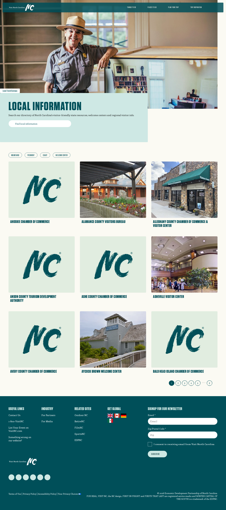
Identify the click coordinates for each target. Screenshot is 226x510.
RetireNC (79, 421)
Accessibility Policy (47, 493)
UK (110, 416)
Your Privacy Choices (68, 494)
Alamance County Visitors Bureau (103, 221)
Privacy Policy (29, 493)
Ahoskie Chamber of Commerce (30, 221)
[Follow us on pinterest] (33, 477)
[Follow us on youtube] (40, 477)
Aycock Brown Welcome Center (102, 371)
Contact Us (14, 415)
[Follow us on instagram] (26, 477)
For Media (47, 421)
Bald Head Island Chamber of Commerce (178, 371)
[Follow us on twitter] (11, 477)
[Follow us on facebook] (19, 477)
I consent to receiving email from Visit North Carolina (184, 444)
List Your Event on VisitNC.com (19, 429)
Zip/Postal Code (156, 428)
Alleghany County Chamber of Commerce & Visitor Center (180, 223)
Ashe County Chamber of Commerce (104, 296)
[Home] (22, 7)
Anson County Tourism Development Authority (33, 298)
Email (151, 415)
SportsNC (80, 433)
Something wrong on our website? (20, 439)
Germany (124, 416)
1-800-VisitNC (16, 421)
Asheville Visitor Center (168, 296)
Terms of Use (15, 493)
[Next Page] (215, 382)
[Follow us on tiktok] (47, 477)
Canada (117, 416)
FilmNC (79, 427)
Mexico (110, 421)
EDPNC (78, 440)
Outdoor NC (81, 415)
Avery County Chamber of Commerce (33, 371)
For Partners (48, 415)
